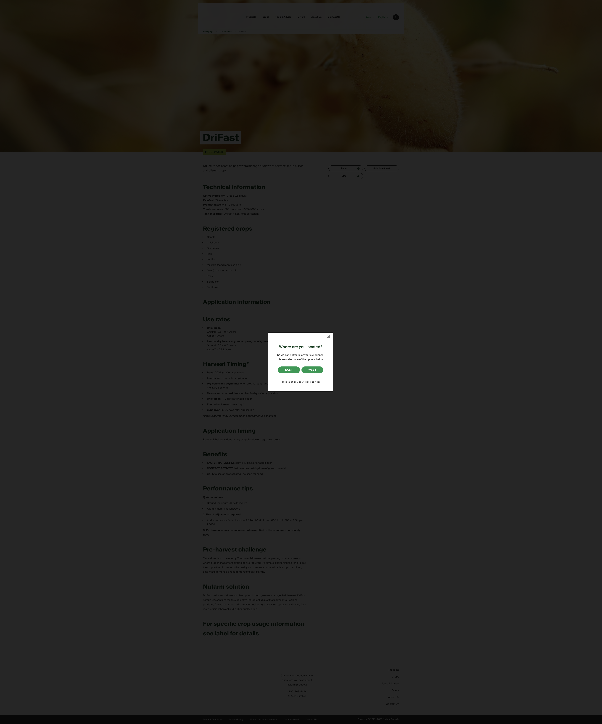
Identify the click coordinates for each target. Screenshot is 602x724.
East (289, 370)
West (312, 370)
